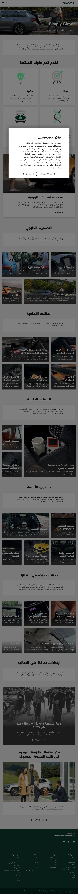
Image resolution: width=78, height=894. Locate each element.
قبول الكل (28, 174)
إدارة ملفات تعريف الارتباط (45, 174)
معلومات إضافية (55, 168)
